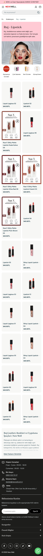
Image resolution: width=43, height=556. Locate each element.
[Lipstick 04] (31, 206)
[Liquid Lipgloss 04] (31, 375)
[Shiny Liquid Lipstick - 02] (31, 404)
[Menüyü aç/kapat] (3, 7)
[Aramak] (38, 12)
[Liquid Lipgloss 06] (31, 120)
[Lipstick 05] (11, 250)
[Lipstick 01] (31, 282)
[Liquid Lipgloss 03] (11, 282)
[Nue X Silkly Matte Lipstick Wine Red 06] (11, 169)
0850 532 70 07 (11, 475)
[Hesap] (36, 7)
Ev (2, 19)
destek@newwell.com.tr (14, 482)
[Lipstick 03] (11, 404)
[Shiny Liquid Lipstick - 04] (31, 311)
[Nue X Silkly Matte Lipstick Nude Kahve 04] (11, 125)
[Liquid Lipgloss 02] (11, 91)
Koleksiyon (10, 19)
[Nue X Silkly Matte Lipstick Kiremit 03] (31, 169)
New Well (10, 552)
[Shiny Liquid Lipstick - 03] (31, 343)
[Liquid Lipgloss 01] (11, 311)
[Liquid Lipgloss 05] (11, 343)
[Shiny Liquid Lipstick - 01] (31, 250)
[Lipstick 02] (31, 91)
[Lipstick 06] (11, 375)
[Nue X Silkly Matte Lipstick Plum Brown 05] (11, 211)
